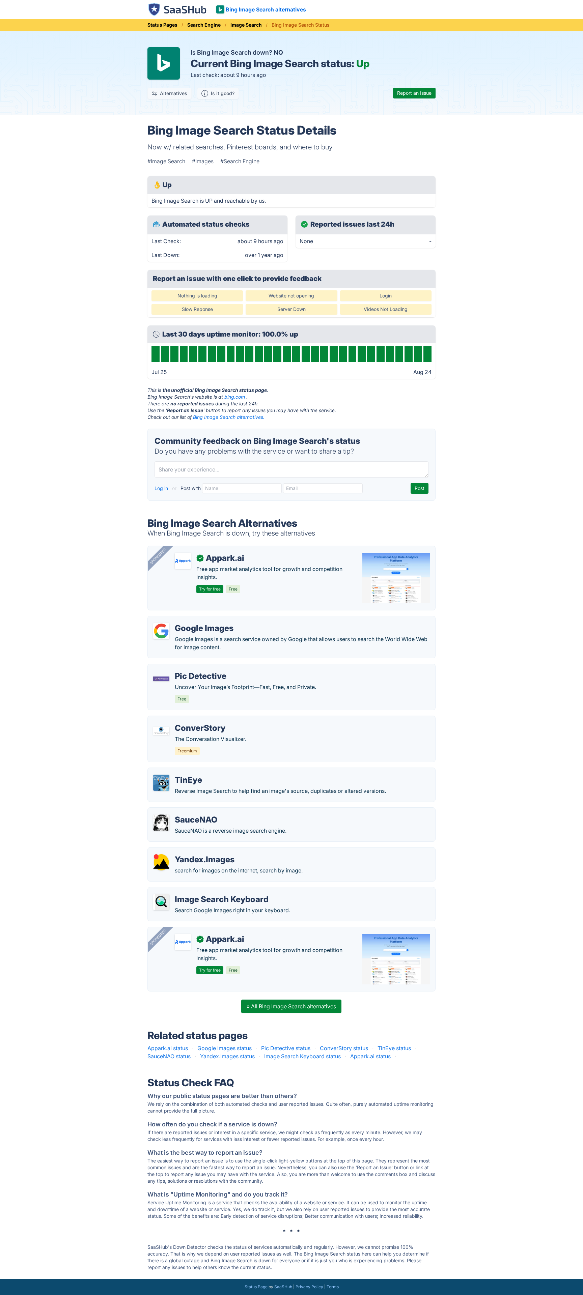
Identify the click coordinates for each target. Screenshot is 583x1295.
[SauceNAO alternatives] (161, 822)
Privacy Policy (309, 1286)
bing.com (234, 397)
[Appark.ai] (183, 561)
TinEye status (394, 1048)
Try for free (210, 589)
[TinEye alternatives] (161, 783)
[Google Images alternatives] (161, 631)
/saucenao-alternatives (182, 811)
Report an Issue (414, 93)
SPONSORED (158, 556)
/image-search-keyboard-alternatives (200, 891)
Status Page (256, 1286)
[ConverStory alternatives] (161, 731)
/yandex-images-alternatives (189, 851)
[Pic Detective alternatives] (161, 679)
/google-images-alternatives (189, 620)
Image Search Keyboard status (302, 1056)
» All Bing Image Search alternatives (291, 1006)
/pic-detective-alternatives (186, 668)
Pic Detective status (285, 1048)
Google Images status (224, 1048)
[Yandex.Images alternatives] (161, 862)
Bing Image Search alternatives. (229, 417)
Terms (333, 1286)
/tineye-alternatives (177, 772)
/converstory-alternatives (185, 720)
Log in (162, 488)
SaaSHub (283, 1286)
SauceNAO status (169, 1056)
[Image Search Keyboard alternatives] (161, 902)
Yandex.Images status (227, 1056)
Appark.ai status (167, 1048)
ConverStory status (344, 1048)
